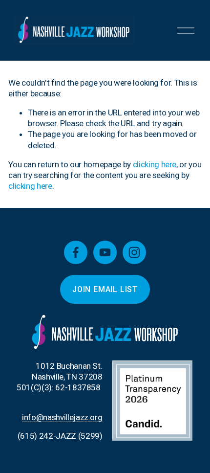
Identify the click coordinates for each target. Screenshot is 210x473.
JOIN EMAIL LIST (105, 289)
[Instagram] (134, 252)
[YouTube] (105, 252)
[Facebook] (75, 252)
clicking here (155, 164)
